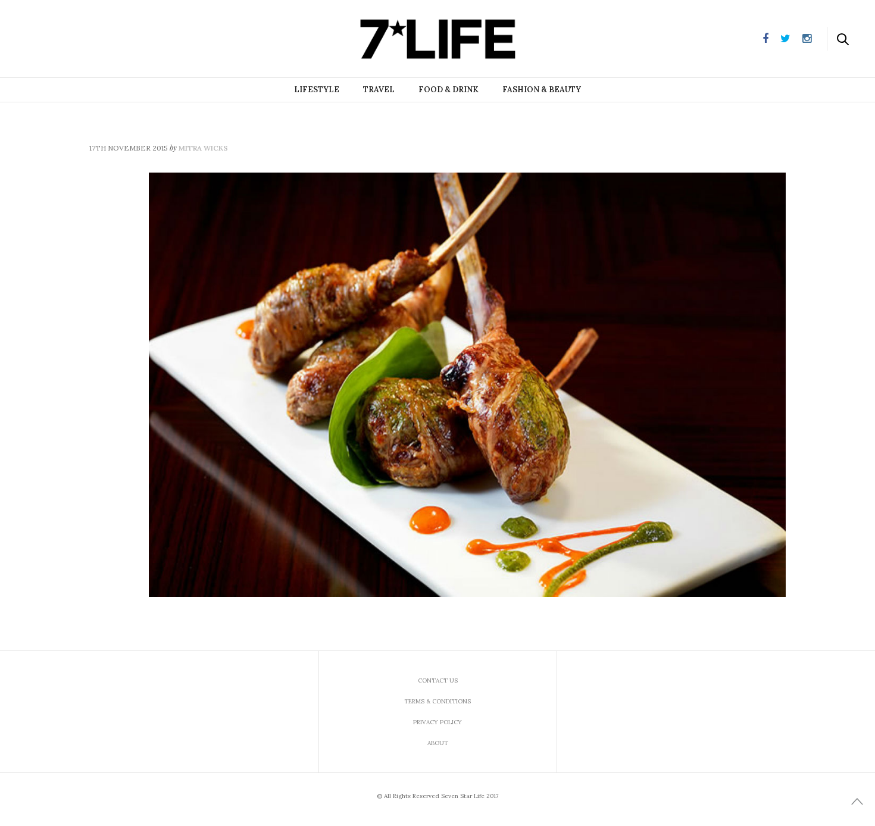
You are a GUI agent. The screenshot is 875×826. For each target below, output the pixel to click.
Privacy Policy (437, 722)
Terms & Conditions (437, 701)
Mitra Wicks (203, 147)
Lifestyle (316, 90)
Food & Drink (448, 90)
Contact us (438, 680)
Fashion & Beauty (541, 90)
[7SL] (69, 37)
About (437, 743)
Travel (379, 90)
